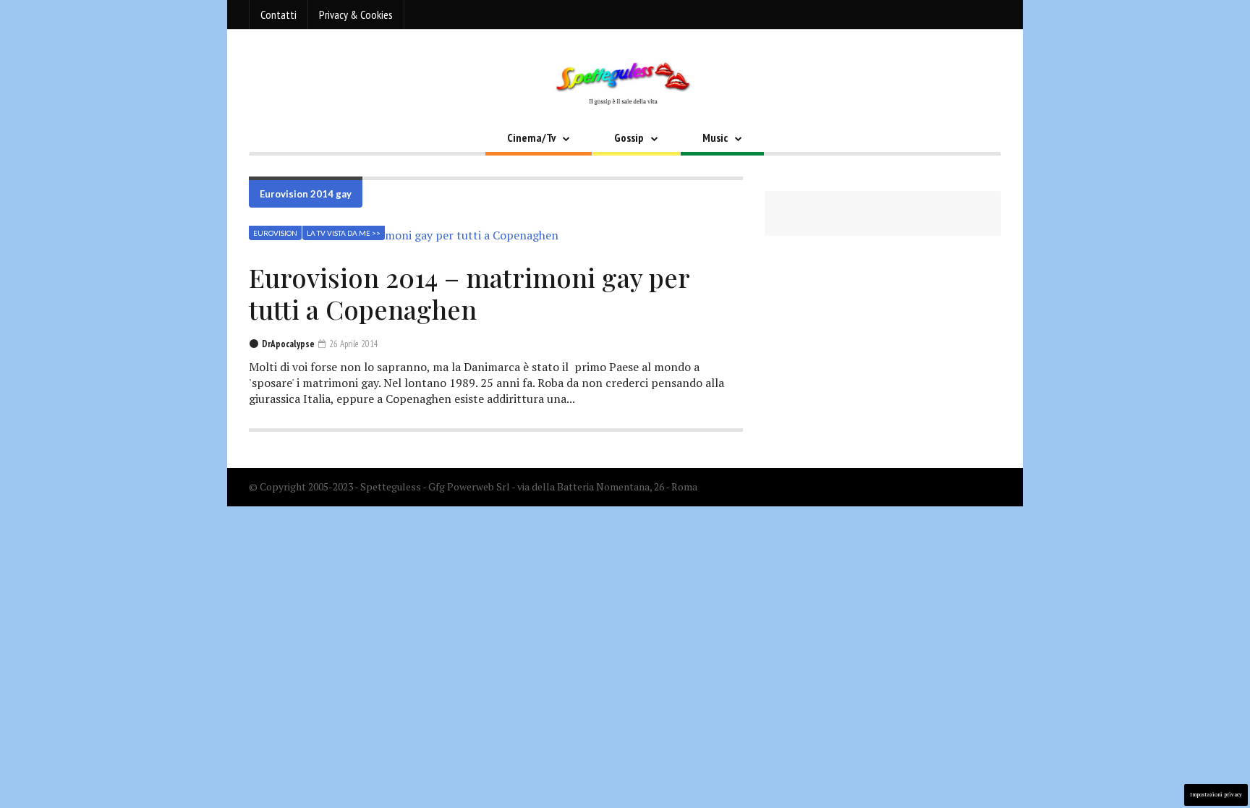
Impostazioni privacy (1216, 794)
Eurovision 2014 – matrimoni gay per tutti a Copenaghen (469, 293)
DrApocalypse (288, 344)
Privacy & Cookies (356, 14)
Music (715, 137)
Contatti (278, 14)
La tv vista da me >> (343, 233)
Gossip (629, 137)
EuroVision (275, 233)
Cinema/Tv (531, 137)
